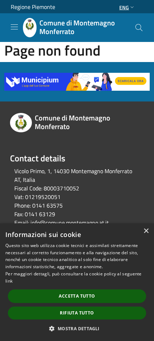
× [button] (146, 231)
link (9, 281)
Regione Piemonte (33, 7)
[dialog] (77, 282)
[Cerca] (139, 27)
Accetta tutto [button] (77, 296)
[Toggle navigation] (14, 27)
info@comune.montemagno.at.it (69, 222)
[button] (76, 328)
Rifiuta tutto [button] (77, 313)
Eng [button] (124, 7)
